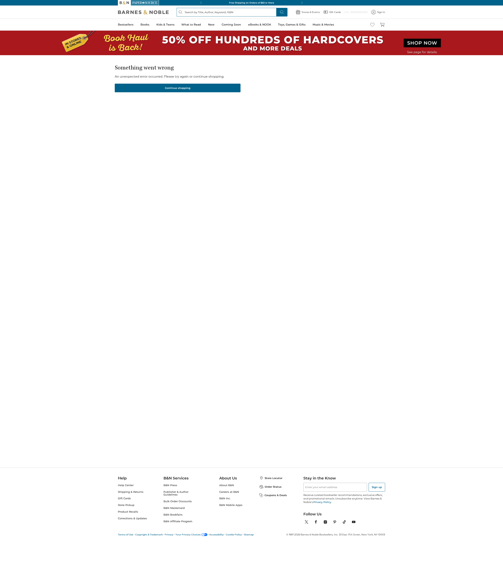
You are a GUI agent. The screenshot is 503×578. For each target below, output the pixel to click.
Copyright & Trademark (149, 534)
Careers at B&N (229, 491)
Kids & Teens (165, 24)
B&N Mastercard (174, 508)
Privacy (169, 534)
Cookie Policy (234, 534)
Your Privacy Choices (188, 534)
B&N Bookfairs (173, 514)
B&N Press (170, 485)
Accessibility (216, 534)
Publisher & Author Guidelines (175, 493)
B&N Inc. (224, 498)
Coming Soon (231, 24)
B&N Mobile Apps (230, 505)
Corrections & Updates (132, 518)
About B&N (226, 485)
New (211, 24)
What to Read (191, 24)
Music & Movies (323, 24)
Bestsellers (125, 24)
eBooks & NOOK (259, 24)
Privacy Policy (322, 502)
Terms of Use (125, 534)
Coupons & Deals (275, 495)
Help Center (126, 485)
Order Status (273, 486)
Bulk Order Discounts (177, 501)
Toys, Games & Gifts (292, 24)
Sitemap (249, 534)
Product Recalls (128, 511)
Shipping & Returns (130, 491)
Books (144, 24)
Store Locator (273, 478)
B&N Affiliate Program (177, 521)
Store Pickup (126, 505)
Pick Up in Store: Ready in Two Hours (251, 2)
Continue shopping (177, 88)
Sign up (377, 487)
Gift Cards (124, 498)
